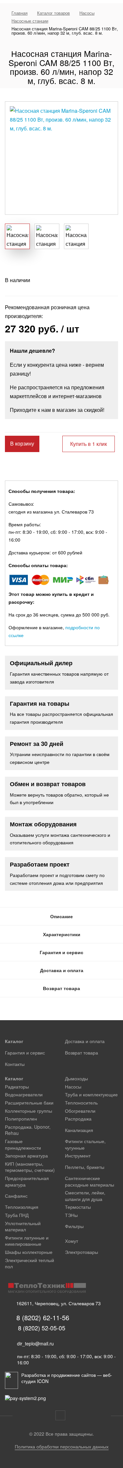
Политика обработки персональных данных (62, 1446)
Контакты (15, 1064)
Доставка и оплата (61, 970)
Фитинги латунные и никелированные (27, 1240)
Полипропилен (21, 1118)
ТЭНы (71, 1215)
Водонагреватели (24, 1094)
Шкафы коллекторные (28, 1252)
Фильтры (74, 1226)
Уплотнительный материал (23, 1226)
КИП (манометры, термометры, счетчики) (30, 1166)
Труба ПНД (17, 1215)
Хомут (71, 1241)
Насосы (86, 13)
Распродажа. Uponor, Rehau (28, 1130)
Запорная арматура (26, 1155)
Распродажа (78, 1118)
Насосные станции (29, 21)
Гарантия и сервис (61, 952)
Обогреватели (80, 1110)
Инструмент (78, 1155)
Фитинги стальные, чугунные (85, 1144)
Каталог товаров (53, 13)
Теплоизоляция (21, 1207)
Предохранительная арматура (27, 1181)
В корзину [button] (22, 444)
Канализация (79, 1130)
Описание (61, 916)
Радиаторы (17, 1086)
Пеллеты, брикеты (84, 1167)
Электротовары (81, 1252)
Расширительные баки (29, 1102)
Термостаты (78, 1207)
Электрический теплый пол (29, 1263)
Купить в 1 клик (88, 443)
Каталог (14, 1041)
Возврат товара (61, 988)
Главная (19, 13)
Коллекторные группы (28, 1110)
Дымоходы (76, 1078)
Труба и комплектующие (91, 1094)
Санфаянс (16, 1195)
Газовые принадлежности (23, 1144)
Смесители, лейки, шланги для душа (85, 1195)
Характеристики (61, 934)
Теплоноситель (81, 1102)
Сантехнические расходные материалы (89, 1181)
